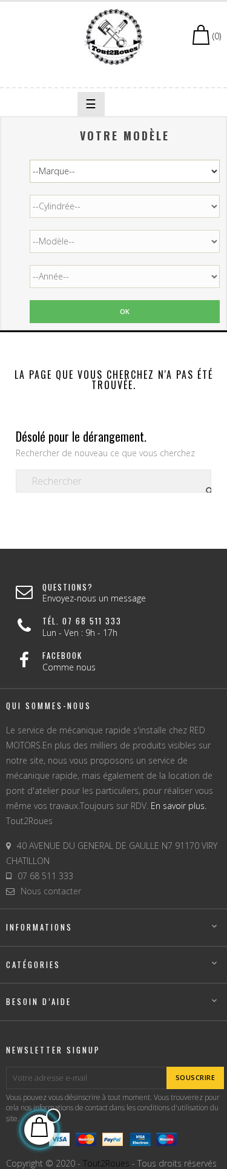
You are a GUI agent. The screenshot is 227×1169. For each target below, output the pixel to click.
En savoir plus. (178, 805)
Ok (125, 311)
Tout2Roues (106, 1163)
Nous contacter (51, 891)
